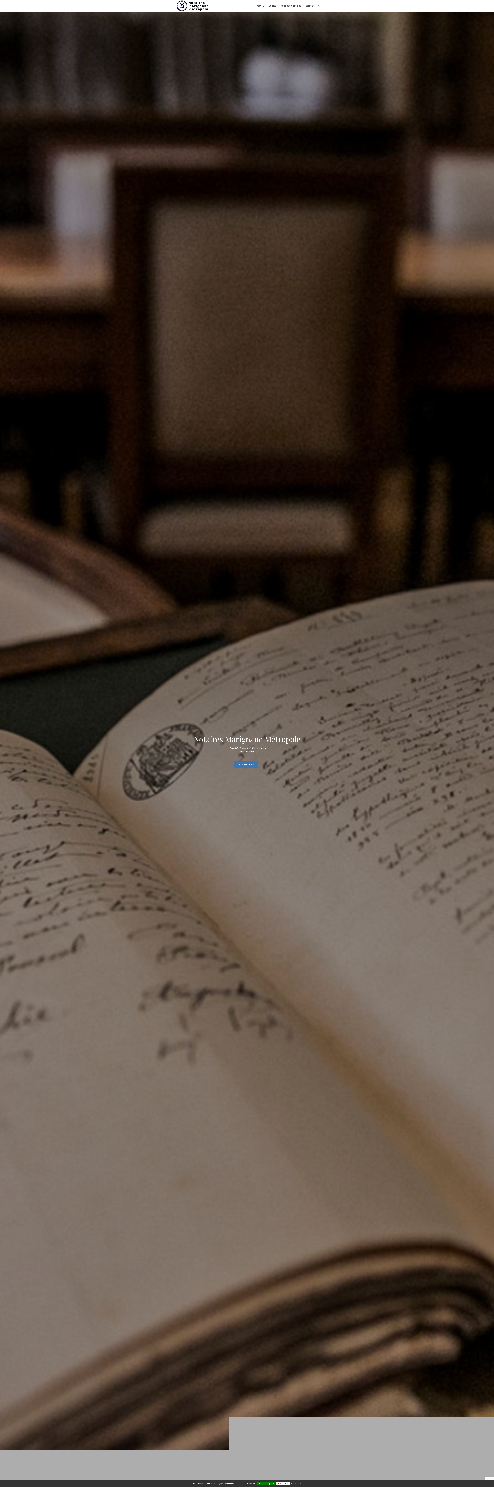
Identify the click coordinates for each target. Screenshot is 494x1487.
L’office (272, 6)
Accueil (260, 6)
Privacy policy (297, 1483)
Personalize (283, 1483)
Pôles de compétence (291, 6)
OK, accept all (267, 1483)
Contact (310, 6)
